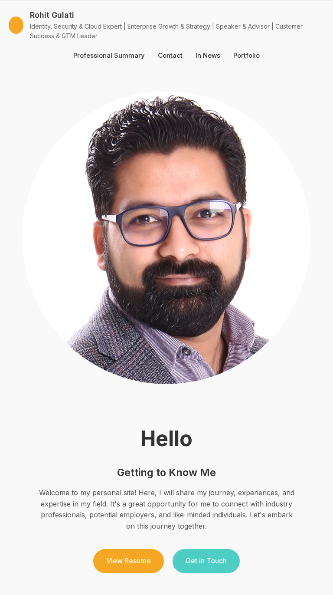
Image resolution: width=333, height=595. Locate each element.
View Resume (128, 560)
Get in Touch (206, 560)
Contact (170, 55)
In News (208, 55)
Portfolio (246, 55)
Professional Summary (109, 55)
